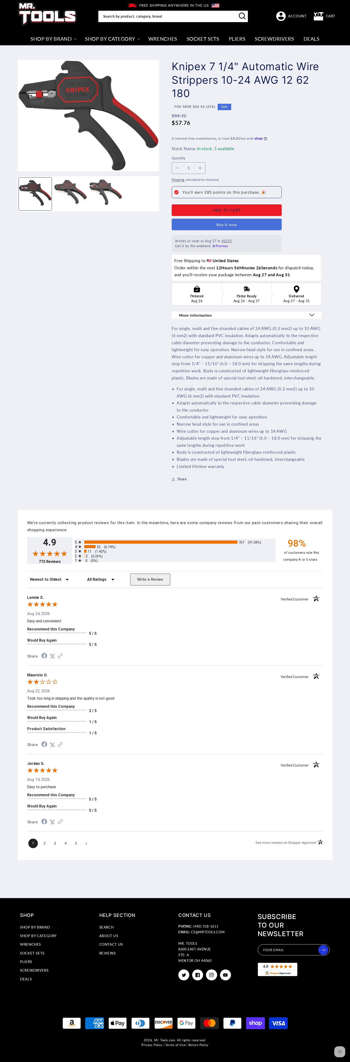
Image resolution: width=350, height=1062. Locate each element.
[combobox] (173, 16)
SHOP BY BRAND (35, 927)
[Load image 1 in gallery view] (35, 193)
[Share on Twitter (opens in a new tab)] (52, 656)
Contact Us (111, 944)
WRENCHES (30, 944)
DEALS (26, 979)
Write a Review (150, 579)
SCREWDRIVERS (34, 970)
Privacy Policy (152, 1045)
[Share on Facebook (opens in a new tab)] (44, 656)
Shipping (178, 180)
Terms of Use (175, 1045)
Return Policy (198, 1045)
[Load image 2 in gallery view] (70, 193)
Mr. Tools (161, 1040)
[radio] (175, 542)
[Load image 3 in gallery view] (105, 193)
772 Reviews (55, 561)
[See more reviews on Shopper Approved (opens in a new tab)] (60, 656)
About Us (108, 936)
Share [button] (182, 479)
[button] (325, 16)
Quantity (178, 158)
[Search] (242, 16)
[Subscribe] (323, 950)
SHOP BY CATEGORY (38, 936)
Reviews (107, 953)
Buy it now (226, 224)
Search (106, 927)
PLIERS (26, 961)
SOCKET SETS (32, 953)
